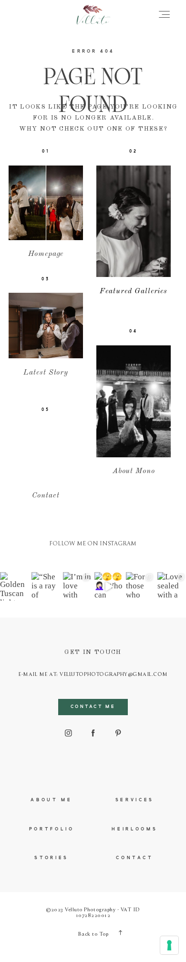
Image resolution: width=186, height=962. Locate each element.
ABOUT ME (51, 800)
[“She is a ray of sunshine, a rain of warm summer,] (45, 586)
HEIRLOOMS (134, 829)
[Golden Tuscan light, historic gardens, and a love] (14, 586)
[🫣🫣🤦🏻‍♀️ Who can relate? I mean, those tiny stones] (108, 586)
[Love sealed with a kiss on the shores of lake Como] (171, 586)
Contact (134, 858)
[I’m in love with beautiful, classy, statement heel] (77, 586)
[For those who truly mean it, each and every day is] (140, 586)
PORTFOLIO (51, 829)
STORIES (51, 858)
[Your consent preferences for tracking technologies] (169, 945)
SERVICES (134, 800)
